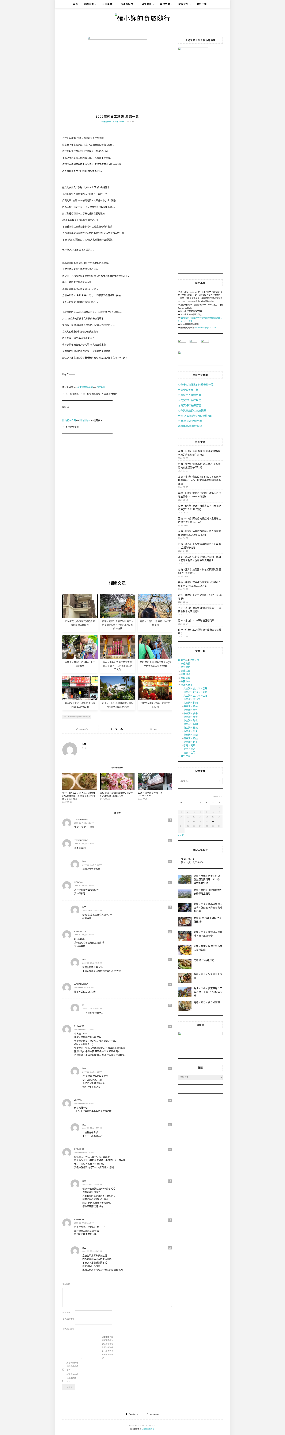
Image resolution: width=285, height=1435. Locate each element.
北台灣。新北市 (191, 699)
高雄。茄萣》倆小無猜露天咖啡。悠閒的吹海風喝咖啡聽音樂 (208, 908)
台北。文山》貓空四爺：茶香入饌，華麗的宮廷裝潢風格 (208, 992)
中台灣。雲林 (190, 724)
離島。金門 (189, 752)
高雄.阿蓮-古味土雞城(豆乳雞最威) (208, 920)
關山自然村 (85, 420)
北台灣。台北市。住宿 (195, 695)
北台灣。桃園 (190, 702)
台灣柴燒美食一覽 (188, 390)
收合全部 (194, 660)
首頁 (75, 4)
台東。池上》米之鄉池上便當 (208, 976)
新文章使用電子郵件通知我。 (72, 1378)
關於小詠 (202, 4)
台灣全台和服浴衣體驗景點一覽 (195, 384)
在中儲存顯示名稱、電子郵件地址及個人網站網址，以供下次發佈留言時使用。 (107, 1347)
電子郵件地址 (68, 1320)
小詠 (155, 729)
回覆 (169, 820)
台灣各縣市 (127, 4)
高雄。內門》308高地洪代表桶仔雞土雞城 (207, 892)
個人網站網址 (68, 1329)
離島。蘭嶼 (189, 745)
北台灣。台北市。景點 (195, 688)
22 (213, 821)
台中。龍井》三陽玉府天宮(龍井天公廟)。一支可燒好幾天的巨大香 (118, 666)
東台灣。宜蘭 (190, 735)
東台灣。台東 (118, 121)
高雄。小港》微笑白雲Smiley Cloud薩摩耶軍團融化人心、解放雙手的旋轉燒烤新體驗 (199, 480)
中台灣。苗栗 (190, 706)
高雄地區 (185, 674)
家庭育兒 (183, 4)
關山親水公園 (69, 420)
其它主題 (165, 4)
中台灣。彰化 (190, 720)
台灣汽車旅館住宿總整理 (192, 410)
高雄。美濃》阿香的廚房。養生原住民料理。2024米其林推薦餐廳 (208, 879)
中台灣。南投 (190, 717)
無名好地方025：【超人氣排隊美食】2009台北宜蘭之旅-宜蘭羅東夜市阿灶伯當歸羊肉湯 (79, 796)
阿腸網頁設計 (148, 1429)
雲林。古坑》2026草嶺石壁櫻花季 (196, 620)
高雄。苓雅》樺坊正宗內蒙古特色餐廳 (208, 948)
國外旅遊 (147, 4)
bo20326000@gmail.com (205, 327)
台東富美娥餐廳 (85, 387)
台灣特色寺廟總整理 (189, 395)
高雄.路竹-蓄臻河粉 (204, 960)
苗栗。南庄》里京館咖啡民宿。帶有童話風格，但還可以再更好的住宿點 (117, 625)
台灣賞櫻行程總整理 (189, 400)
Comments (80, 729)
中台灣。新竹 (190, 710)
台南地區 (185, 681)
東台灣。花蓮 (190, 738)
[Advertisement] (117, 464)
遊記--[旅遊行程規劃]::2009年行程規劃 (77, 717)
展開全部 (183, 660)
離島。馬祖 (189, 749)
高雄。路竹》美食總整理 (207, 1002)
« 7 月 (181, 835)
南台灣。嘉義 (190, 727)
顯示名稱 (66, 1312)
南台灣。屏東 (190, 731)
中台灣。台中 (190, 713)
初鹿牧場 (100, 387)
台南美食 (107, 4)
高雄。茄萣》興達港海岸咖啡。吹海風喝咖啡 (208, 934)
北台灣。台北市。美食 (195, 692)
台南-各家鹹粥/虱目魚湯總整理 (195, 416)
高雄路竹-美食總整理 (190, 426)
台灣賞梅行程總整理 (189, 405)
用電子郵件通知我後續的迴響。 (72, 1366)
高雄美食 (89, 4)
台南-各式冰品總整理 (190, 421)
